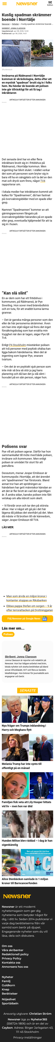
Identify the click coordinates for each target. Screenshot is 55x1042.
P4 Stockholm (17, 345)
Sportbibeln (10, 1003)
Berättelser (10, 993)
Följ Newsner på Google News (23, 618)
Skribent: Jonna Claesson (13, 28)
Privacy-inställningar (27, 1037)
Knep (5, 989)
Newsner (6, 24)
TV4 (42, 180)
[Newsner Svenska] (26, 4)
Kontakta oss (11, 962)
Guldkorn (8, 985)
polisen (8, 634)
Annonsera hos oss (15, 966)
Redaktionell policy (15, 954)
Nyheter (15, 24)
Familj (6, 981)
